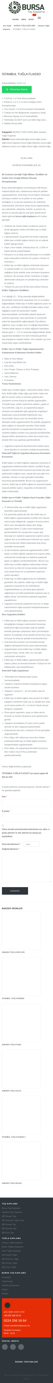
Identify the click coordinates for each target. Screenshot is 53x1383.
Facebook (13, 1347)
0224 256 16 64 (15, 1320)
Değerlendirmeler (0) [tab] (26, 165)
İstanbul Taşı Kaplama (12, 1212)
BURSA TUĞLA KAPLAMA (24, 26)
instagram (21, 1347)
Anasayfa (6, 1277)
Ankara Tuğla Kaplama (12, 1243)
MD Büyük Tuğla (9, 1255)
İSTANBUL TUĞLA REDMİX (13, 998)
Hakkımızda (7, 1281)
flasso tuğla (32, 146)
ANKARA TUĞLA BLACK (12, 1183)
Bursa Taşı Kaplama (11, 1208)
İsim (4, 796)
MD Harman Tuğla (10, 1259)
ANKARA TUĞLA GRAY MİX (13, 952)
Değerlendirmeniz (11, 849)
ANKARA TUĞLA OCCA (11, 1091)
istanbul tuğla (44, 146)
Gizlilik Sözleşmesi (10, 1285)
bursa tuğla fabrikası (30, 143)
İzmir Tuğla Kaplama (11, 1251)
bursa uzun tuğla (18, 146)
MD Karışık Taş (9, 1224)
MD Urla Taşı (8, 1233)
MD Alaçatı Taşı (9, 1216)
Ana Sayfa (7, 26)
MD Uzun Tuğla (9, 1267)
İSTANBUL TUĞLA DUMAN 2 (13, 1137)
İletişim (5, 1294)
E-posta (6, 811)
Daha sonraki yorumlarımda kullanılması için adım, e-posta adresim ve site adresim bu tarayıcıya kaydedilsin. (26, 832)
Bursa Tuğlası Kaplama (12, 1247)
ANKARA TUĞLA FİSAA (11, 1045)
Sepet (4, 1289)
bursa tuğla (35, 139)
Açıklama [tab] (26, 158)
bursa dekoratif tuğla (19, 139)
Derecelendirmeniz (11, 844)
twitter (5, 1347)
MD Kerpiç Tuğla (9, 1263)
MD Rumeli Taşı (9, 1228)
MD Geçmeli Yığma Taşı (13, 1220)
